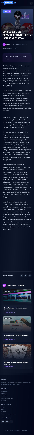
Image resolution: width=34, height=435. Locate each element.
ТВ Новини (4, 391)
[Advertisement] (17, 251)
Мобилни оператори (7, 398)
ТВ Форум (3, 393)
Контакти (3, 409)
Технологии (4, 396)
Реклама (3, 411)
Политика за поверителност (9, 414)
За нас (3, 407)
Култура (3, 400)
